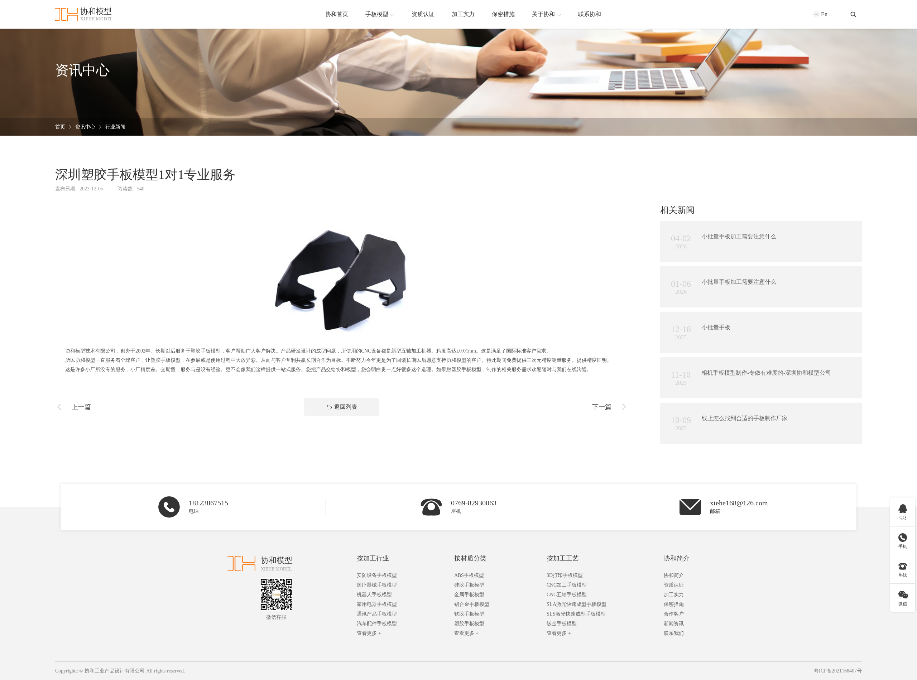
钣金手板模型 (562, 623)
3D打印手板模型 (565, 575)
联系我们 (674, 633)
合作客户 (674, 614)
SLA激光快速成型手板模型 (576, 604)
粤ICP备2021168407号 (838, 671)
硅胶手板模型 (469, 585)
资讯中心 (85, 127)
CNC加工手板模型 (567, 585)
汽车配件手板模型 (377, 623)
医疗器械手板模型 (377, 585)
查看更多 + (369, 633)
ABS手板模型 (469, 575)
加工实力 (674, 594)
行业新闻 (115, 127)
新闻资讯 (674, 623)
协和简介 (677, 558)
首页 (60, 127)
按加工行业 (373, 558)
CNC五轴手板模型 (567, 594)
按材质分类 (470, 558)
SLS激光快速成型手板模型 (576, 614)
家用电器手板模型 (377, 604)
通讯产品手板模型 (377, 614)
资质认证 (674, 585)
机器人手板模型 (374, 594)
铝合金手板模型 (471, 604)
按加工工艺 (563, 558)
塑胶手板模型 (469, 623)
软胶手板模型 (469, 614)
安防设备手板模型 (377, 575)
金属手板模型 (469, 594)
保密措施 (674, 604)
